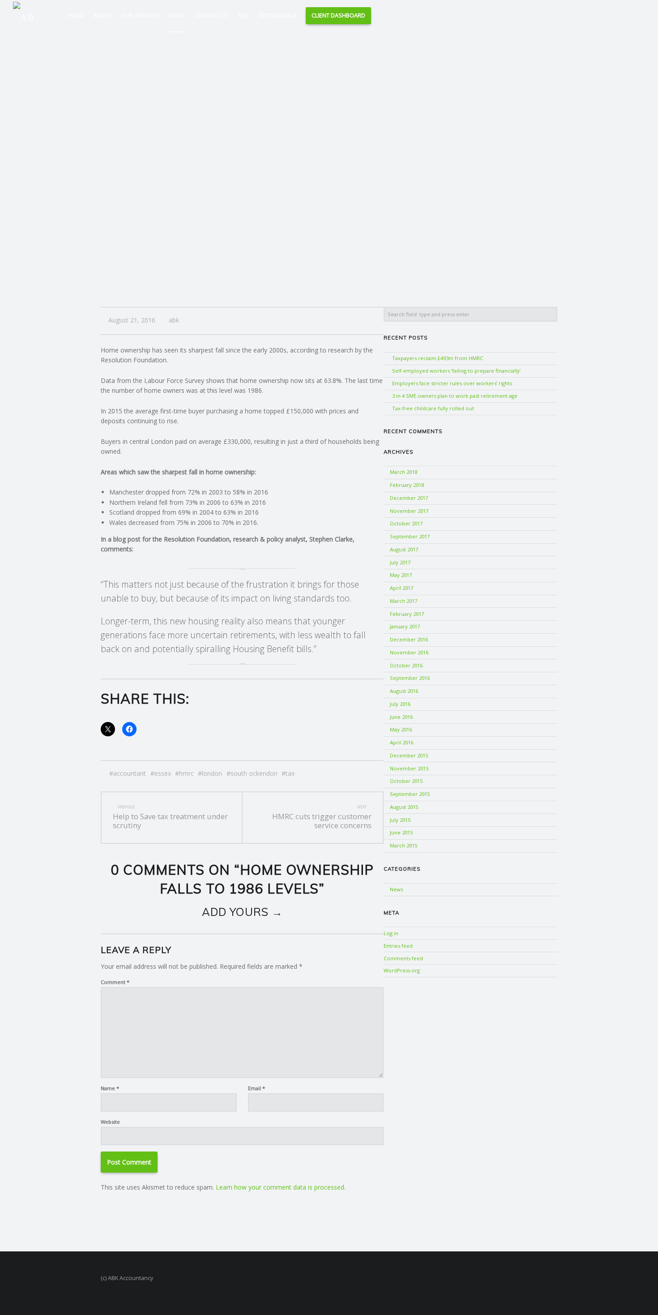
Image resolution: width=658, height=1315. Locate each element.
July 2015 (400, 820)
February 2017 (407, 613)
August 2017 (404, 549)
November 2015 (409, 768)
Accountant (129, 773)
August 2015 (404, 807)
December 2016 (409, 639)
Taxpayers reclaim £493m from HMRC (437, 358)
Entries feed (398, 945)
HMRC (186, 773)
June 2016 (401, 716)
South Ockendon (254, 773)
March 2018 (403, 471)
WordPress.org (402, 970)
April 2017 (401, 587)
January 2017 (405, 626)
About (102, 15)
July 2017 (400, 562)
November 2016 (409, 652)
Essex (162, 773)
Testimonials (277, 15)
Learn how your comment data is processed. (281, 1187)
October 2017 (406, 523)
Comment (115, 982)
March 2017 (403, 600)
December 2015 (409, 755)
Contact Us (211, 15)
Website (110, 1121)
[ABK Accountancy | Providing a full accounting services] (27, 15)
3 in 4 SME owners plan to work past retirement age (454, 395)
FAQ (243, 15)
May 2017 (401, 575)
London (212, 773)
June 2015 (401, 832)
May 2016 (401, 729)
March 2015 (403, 845)
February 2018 (407, 484)
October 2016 (406, 665)
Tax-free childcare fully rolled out (433, 408)
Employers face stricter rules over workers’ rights (452, 383)
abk (174, 320)
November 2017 (409, 510)
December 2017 (409, 497)
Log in (391, 933)
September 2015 (410, 794)
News (177, 15)
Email (256, 1088)
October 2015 (406, 781)
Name (110, 1088)
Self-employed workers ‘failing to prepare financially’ (456, 370)
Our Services (140, 15)
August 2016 (404, 691)
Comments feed (403, 958)
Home (76, 15)
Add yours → (242, 912)
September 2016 (410, 678)
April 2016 (401, 742)
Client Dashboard (338, 15)
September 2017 (410, 536)
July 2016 (400, 703)
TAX (290, 773)
